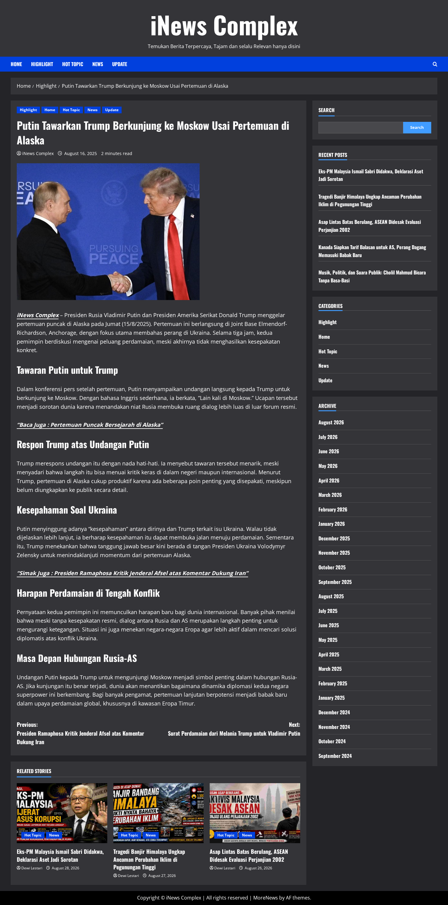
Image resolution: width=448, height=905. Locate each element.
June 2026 (328, 451)
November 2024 (334, 726)
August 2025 (331, 596)
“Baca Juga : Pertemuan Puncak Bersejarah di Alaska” (90, 424)
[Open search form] (435, 64)
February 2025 (332, 683)
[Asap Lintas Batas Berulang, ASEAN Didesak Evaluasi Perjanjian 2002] (255, 813)
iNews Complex (224, 24)
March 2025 (330, 668)
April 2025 (328, 654)
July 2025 (327, 610)
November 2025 (334, 552)
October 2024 (332, 741)
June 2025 (328, 625)
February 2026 (332, 509)
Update (119, 64)
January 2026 (331, 523)
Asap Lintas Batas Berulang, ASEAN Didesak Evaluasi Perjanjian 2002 (249, 855)
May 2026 (328, 465)
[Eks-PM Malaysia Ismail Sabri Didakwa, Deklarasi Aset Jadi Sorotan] (62, 813)
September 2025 (335, 581)
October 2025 (332, 567)
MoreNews (265, 897)
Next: (234, 728)
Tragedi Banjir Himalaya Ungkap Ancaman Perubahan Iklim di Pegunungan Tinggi (149, 859)
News (97, 64)
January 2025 (331, 697)
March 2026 (330, 494)
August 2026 (331, 422)
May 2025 (327, 639)
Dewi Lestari (31, 868)
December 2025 (334, 538)
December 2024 (334, 712)
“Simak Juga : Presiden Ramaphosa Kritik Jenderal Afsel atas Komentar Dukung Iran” (132, 573)
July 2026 (328, 436)
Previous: (80, 733)
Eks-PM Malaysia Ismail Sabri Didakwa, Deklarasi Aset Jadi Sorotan (60, 855)
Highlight (42, 64)
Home (16, 64)
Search (326, 110)
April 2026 (329, 480)
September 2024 (335, 755)
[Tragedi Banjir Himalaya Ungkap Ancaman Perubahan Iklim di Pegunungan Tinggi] (158, 813)
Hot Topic (72, 64)
